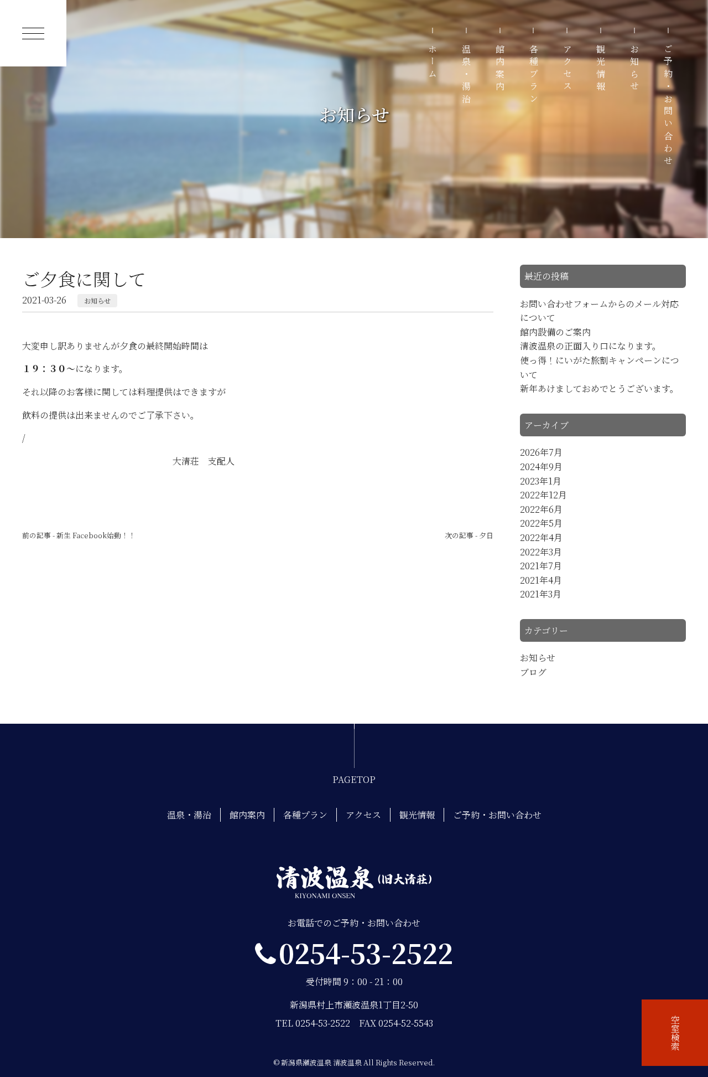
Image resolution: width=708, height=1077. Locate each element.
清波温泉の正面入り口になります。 (590, 345)
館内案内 (500, 69)
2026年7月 (541, 452)
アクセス (567, 69)
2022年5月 (541, 523)
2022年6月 (541, 509)
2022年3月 (541, 551)
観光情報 (601, 69)
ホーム (432, 62)
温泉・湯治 (466, 75)
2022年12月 (543, 494)
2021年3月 (540, 594)
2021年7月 (541, 565)
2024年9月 (541, 466)
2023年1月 (540, 481)
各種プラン (533, 75)
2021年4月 (541, 580)
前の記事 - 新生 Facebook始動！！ (79, 535)
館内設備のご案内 (555, 332)
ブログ (533, 672)
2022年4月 (541, 537)
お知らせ (634, 69)
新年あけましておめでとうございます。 (599, 388)
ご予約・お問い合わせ (668, 106)
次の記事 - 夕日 (469, 535)
